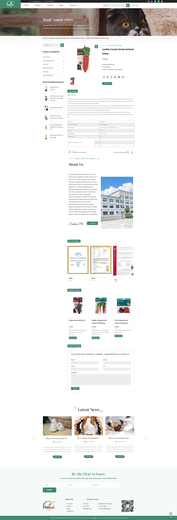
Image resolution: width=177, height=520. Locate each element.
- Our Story (69, 504)
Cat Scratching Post (48, 61)
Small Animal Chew (77, 38)
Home (26, 5)
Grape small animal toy (77, 320)
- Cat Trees (85, 506)
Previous (33, 438)
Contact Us (73, 5)
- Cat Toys (85, 504)
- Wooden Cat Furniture (105, 504)
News (61, 5)
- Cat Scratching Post (104, 509)
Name (73, 360)
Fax (104, 366)
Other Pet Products (48, 75)
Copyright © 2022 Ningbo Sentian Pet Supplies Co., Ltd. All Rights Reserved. (67, 518)
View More (73, 338)
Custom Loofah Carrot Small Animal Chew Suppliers (115, 518)
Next (145, 438)
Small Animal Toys (62, 38)
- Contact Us (69, 511)
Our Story (50, 5)
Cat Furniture (46, 57)
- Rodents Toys (86, 509)
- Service (68, 506)
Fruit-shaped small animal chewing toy (121, 321)
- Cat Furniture (102, 506)
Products (38, 5)
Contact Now (107, 83)
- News (68, 509)
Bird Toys (45, 72)
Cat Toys (45, 64)
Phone (73, 366)
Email (105, 360)
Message (73, 372)
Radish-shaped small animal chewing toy (99, 321)
